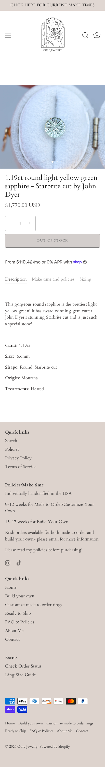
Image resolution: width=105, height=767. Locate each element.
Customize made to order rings (33, 605)
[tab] (18, 279)
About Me (14, 631)
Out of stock (52, 240)
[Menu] (8, 35)
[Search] (85, 36)
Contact (12, 639)
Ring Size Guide (20, 675)
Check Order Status (23, 666)
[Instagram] (7, 562)
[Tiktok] (18, 562)
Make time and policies (53, 279)
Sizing (85, 279)
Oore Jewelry (27, 746)
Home (11, 587)
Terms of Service (20, 467)
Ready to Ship (18, 613)
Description (16, 279)
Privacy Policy (18, 458)
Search (11, 441)
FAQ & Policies (19, 622)
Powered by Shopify (55, 746)
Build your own (19, 596)
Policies (12, 449)
